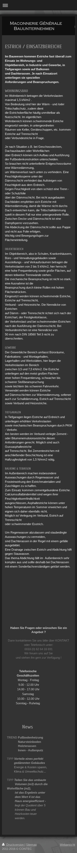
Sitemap (31, 844)
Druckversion (15, 844)
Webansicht (67, 844)
